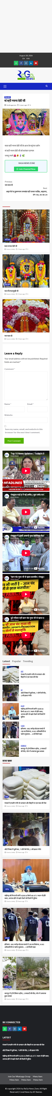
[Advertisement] (26, 26)
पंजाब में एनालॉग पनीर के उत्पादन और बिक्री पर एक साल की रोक (25, 803)
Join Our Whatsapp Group (19, 1076)
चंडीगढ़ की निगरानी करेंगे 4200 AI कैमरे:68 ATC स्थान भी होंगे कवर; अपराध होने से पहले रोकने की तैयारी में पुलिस (26, 1057)
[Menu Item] (21, 63)
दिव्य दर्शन (7, 97)
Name (7, 404)
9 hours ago (21, 852)
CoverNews (24, 1092)
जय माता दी (9, 183)
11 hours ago (21, 999)
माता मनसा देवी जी (10, 246)
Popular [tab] (16, 661)
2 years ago (23, 105)
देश (21, 690)
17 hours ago (21, 249)
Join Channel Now (27, 169)
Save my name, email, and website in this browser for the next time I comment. (24, 431)
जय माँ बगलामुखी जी (11, 291)
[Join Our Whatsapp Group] (16, 63)
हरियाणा (22, 726)
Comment (9, 369)
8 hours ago (21, 806)
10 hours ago (21, 950)
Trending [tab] (28, 661)
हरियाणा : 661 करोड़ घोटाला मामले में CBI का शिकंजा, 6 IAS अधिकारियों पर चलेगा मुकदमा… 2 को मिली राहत (33, 731)
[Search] (46, 86)
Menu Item (37, 1076)
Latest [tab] (6, 661)
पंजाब (22, 671)
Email (30, 404)
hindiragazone (11, 105)
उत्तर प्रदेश (23, 746)
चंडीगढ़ (22, 706)
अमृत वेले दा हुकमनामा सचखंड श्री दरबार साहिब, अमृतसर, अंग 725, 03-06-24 (26, 191)
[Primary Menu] (5, 86)
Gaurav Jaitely (10, 249)
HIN (28, 58)
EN (23, 58)
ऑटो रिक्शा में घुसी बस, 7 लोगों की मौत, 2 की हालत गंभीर (23, 849)
